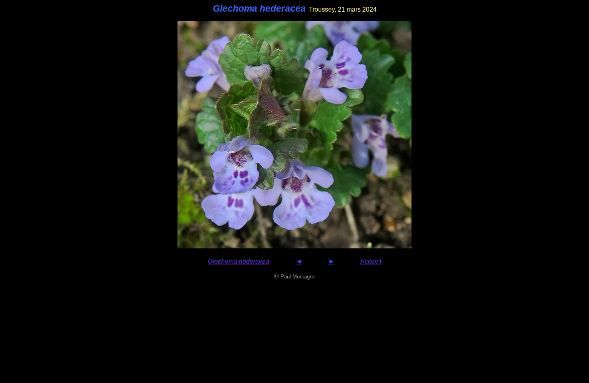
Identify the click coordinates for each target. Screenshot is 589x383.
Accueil (370, 261)
